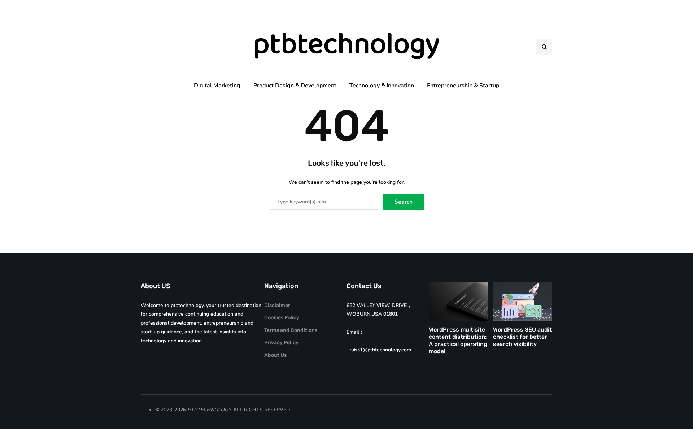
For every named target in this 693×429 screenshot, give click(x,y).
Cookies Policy (281, 318)
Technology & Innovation (381, 86)
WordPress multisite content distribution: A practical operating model (458, 340)
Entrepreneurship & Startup (463, 86)
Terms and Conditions (290, 330)
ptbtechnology (346, 47)
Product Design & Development (294, 86)
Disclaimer (277, 305)
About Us (275, 355)
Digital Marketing (217, 86)
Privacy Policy (281, 342)
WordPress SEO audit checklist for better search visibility (522, 336)
